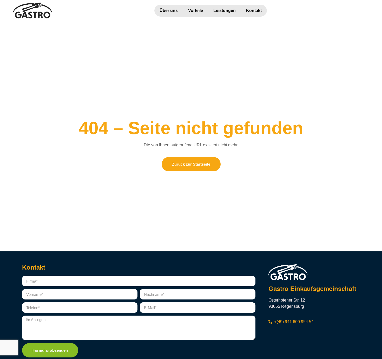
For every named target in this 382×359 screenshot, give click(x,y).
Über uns (169, 10)
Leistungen (224, 10)
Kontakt (254, 10)
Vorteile (195, 10)
